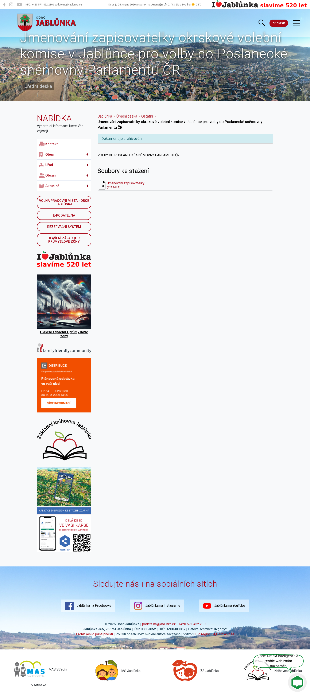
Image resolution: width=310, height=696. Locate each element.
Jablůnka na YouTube (229, 606)
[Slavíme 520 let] (259, 6)
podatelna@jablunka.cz (159, 624)
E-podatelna (64, 215)
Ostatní (147, 116)
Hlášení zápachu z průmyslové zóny (64, 240)
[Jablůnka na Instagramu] (11, 4)
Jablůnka (105, 116)
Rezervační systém (64, 227)
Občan (50, 175)
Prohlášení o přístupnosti (94, 634)
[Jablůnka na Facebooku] (4, 4)
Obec (49, 154)
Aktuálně (52, 186)
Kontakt (51, 144)
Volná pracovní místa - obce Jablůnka (64, 202)
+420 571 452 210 (192, 624)
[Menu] (296, 23)
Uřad (49, 165)
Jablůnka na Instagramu (162, 606)
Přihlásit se (225, 634)
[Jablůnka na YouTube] (19, 4)
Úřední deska (126, 116)
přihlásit (278, 23)
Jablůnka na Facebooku (93, 606)
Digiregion (202, 634)
